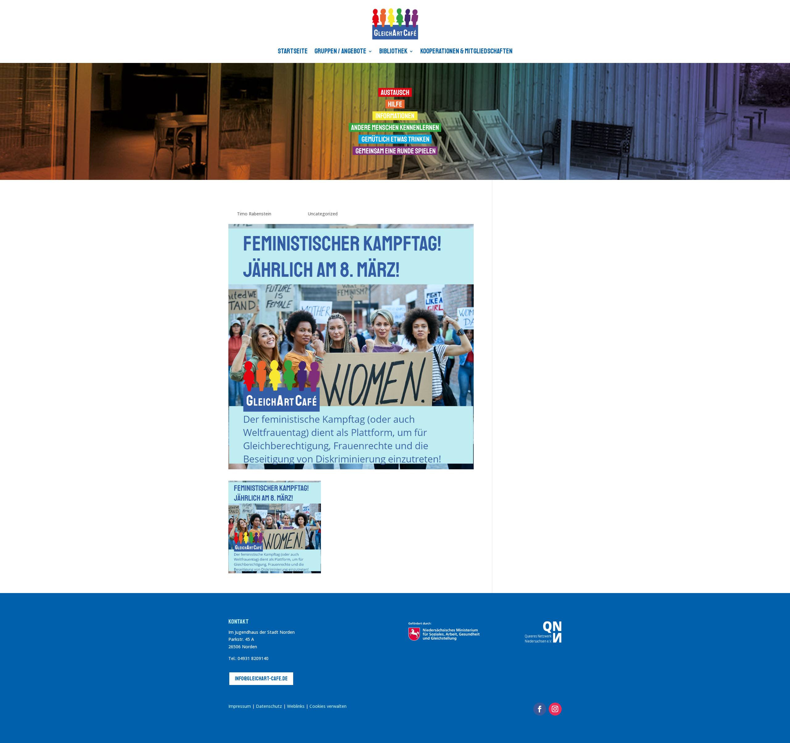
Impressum (239, 706)
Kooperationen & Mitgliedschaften (466, 51)
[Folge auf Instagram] (555, 709)
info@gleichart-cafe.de (261, 678)
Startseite (293, 51)
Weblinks (296, 706)
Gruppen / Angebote (340, 51)
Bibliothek (393, 51)
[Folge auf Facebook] (539, 709)
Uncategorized (323, 214)
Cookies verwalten (328, 706)
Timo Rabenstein (254, 214)
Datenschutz (269, 706)
